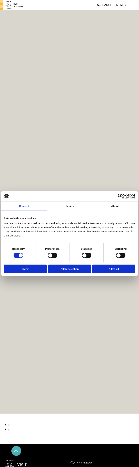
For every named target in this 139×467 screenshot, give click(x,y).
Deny (25, 269)
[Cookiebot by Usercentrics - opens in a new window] (120, 196)
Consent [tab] (24, 205)
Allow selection (70, 269)
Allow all (114, 269)
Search (106, 5)
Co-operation (81, 462)
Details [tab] (69, 205)
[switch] (52, 255)
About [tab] (115, 205)
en (116, 5)
